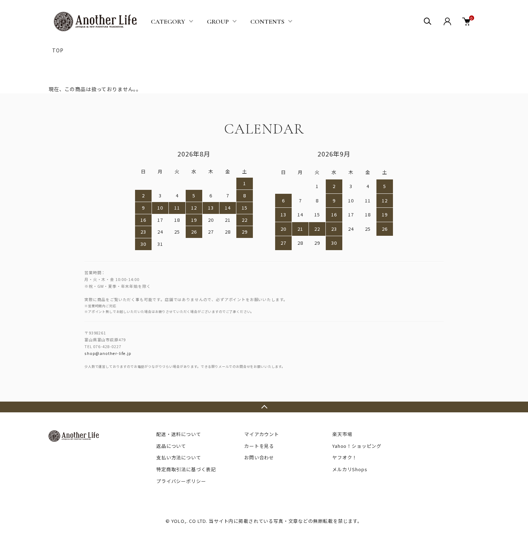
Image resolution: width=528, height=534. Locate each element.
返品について (171, 445)
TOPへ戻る (264, 407)
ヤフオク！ (344, 457)
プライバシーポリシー (181, 481)
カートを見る (259, 445)
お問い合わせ (259, 457)
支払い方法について (178, 457)
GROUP (218, 21)
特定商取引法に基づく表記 (186, 469)
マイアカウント (261, 434)
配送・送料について (178, 434)
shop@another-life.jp (107, 353)
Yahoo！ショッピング (356, 445)
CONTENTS (267, 21)
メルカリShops (349, 469)
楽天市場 (342, 434)
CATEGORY (168, 21)
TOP (58, 50)
